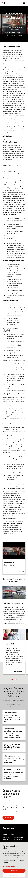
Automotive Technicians (9, 564)
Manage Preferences (9, 866)
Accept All (14, 870)
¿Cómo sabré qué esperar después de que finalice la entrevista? (12, 759)
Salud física (9, 644)
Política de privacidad (5, 838)
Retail (10, 27)
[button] (12, 679)
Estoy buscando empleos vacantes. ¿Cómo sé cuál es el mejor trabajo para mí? (12, 717)
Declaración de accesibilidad (18, 838)
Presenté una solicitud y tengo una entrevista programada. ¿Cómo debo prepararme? (13, 733)
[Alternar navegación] (24, 3)
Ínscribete (8, 817)
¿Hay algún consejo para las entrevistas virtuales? (12, 746)
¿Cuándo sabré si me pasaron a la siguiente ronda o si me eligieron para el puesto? (13, 774)
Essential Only (14, 875)
